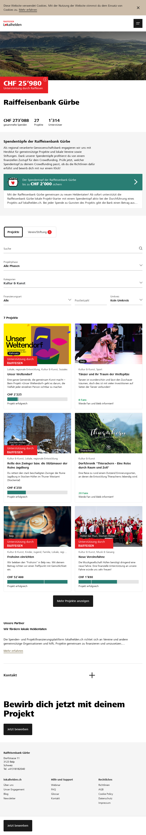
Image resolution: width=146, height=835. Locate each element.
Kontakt (55, 798)
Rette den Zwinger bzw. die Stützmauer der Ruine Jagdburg (37, 465)
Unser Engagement (14, 789)
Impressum (104, 802)
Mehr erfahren (28, 9)
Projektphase (11, 262)
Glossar (55, 793)
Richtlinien (104, 785)
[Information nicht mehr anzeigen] (138, 8)
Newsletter (9, 798)
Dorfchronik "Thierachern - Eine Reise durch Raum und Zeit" (105, 465)
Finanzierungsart (13, 296)
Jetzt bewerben (17, 729)
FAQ (53, 789)
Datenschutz (105, 798)
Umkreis (114, 296)
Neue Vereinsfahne (92, 557)
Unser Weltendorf (19, 374)
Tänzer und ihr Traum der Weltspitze (104, 374)
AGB (100, 789)
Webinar (55, 785)
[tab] (13, 232)
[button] (138, 23)
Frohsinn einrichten (20, 557)
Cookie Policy (105, 793)
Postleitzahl (82, 300)
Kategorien (9, 279)
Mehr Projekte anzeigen (73, 601)
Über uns (9, 785)
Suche (7, 248)
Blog (6, 793)
